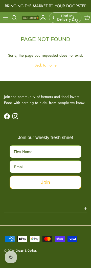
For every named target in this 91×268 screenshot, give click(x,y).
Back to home (46, 65)
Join (45, 182)
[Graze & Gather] (30, 17)
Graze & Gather (26, 250)
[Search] (16, 17)
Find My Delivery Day (67, 17)
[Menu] (5, 17)
